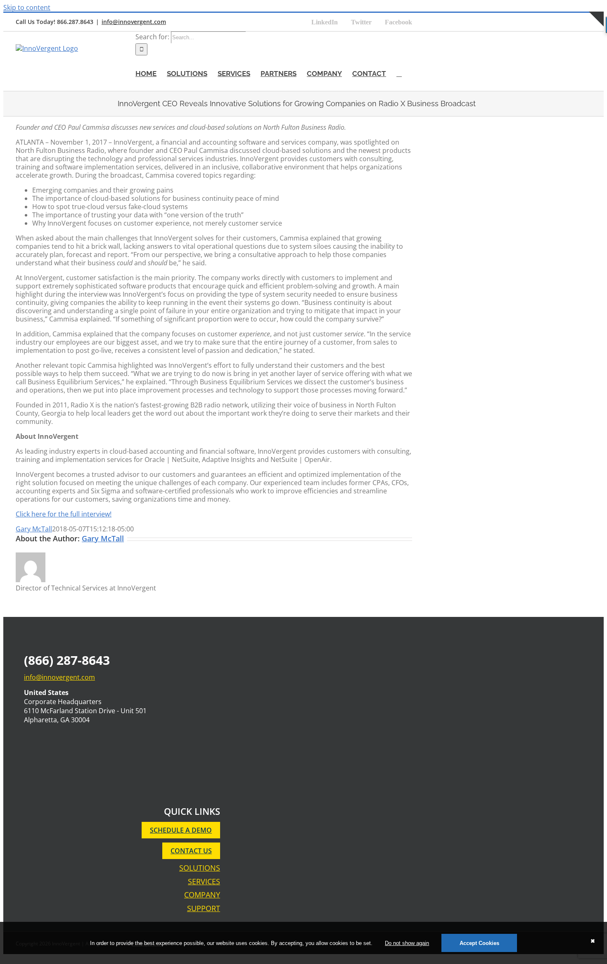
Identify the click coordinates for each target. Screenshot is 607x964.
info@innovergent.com (134, 22)
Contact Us (191, 850)
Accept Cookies (479, 943)
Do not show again (407, 943)
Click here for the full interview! (63, 514)
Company (202, 895)
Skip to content (26, 7)
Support (203, 908)
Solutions (199, 868)
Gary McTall (34, 528)
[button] (399, 73)
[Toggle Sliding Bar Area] (596, 36)
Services (204, 881)
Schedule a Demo (181, 830)
